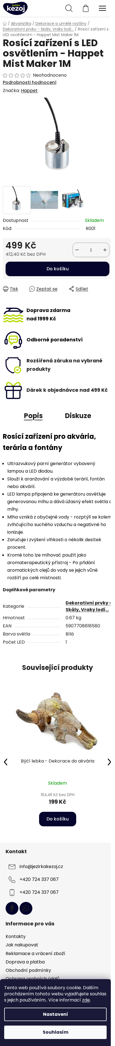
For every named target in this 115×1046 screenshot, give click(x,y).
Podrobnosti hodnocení (29, 82)
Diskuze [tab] (78, 415)
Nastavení (55, 1014)
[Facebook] (12, 908)
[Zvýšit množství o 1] (105, 250)
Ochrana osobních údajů (32, 978)
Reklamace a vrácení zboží (35, 953)
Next (109, 761)
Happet (29, 90)
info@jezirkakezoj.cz (41, 866)
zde (86, 1000)
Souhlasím (55, 1032)
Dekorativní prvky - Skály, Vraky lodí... (89, 606)
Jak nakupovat (22, 945)
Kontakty (16, 936)
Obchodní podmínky (28, 970)
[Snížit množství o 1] (77, 250)
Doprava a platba (25, 962)
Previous (5, 761)
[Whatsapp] (26, 908)
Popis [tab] (33, 415)
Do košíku (58, 269)
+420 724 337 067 (39, 879)
